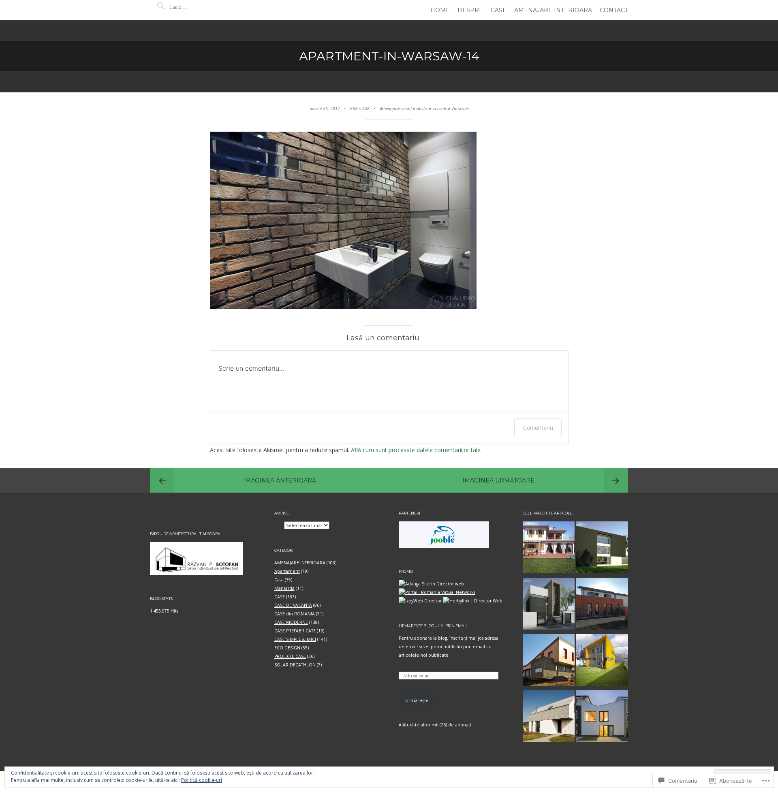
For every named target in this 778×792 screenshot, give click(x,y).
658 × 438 (360, 108)
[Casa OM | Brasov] (549, 717)
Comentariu (538, 427)
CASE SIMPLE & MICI (295, 639)
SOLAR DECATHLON (295, 665)
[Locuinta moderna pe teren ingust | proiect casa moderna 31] (602, 548)
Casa (279, 580)
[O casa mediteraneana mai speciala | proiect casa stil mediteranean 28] (549, 548)
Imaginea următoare (498, 480)
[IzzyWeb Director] (420, 601)
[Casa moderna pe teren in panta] (549, 661)
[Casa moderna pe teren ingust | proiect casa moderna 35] (549, 605)
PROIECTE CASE (290, 656)
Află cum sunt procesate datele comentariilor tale (416, 450)
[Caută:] (193, 7)
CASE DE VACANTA (293, 605)
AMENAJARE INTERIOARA (553, 10)
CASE (499, 10)
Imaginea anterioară (279, 480)
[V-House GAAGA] (602, 717)
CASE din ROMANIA (294, 614)
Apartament (287, 571)
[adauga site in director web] (431, 584)
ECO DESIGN (287, 648)
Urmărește (417, 700)
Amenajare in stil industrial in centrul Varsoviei (424, 108)
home (440, 10)
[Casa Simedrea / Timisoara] (602, 605)
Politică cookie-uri (201, 780)
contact (614, 10)
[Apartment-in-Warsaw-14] (343, 307)
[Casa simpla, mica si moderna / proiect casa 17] (602, 661)
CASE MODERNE (291, 622)
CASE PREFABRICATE (295, 631)
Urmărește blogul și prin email (433, 625)
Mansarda (284, 588)
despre (470, 10)
